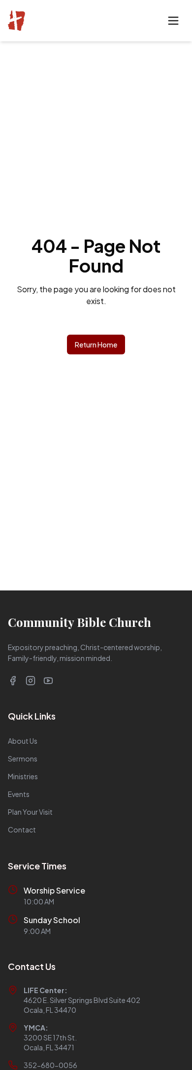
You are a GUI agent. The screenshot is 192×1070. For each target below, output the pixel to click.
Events (19, 794)
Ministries (23, 776)
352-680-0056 (50, 1065)
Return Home (96, 344)
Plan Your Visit (30, 811)
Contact (22, 829)
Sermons (22, 758)
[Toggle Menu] (173, 21)
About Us (22, 740)
